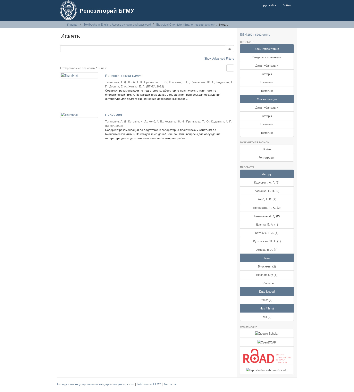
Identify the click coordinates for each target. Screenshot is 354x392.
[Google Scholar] (267, 333)
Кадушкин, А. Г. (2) (266, 182)
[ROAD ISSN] (267, 355)
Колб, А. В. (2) (267, 199)
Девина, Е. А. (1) (267, 224)
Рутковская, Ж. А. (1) (267, 241)
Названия (266, 82)
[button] (270, 5)
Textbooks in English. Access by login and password (117, 24)
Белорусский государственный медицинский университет (96, 384)
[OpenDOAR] (267, 342)
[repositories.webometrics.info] (267, 369)
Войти (267, 149)
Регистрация (267, 157)
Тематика (267, 90)
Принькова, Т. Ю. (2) (267, 207)
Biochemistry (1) (266, 275)
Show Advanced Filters (219, 58)
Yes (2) (266, 317)
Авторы (267, 74)
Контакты (169, 384)
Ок (229, 49)
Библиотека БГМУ (149, 384)
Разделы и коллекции (266, 57)
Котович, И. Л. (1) (266, 233)
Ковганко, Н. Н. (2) (267, 191)
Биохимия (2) (267, 266)
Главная (72, 24)
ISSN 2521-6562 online (255, 34)
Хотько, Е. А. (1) (267, 249)
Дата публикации (266, 65)
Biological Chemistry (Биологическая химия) (185, 24)
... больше (267, 283)
